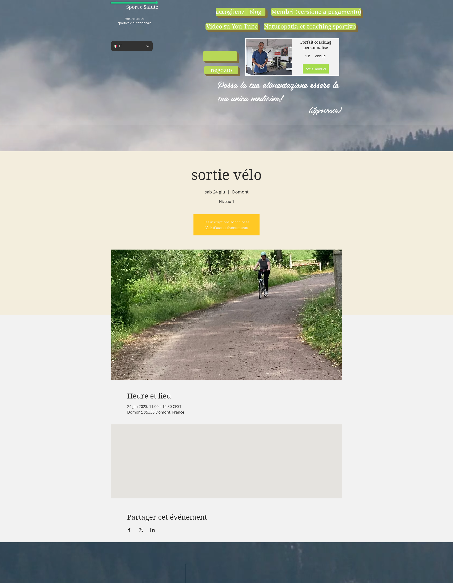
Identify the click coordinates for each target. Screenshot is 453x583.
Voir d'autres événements (227, 227)
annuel (320, 55)
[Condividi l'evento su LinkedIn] (152, 530)
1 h (307, 55)
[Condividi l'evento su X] (141, 530)
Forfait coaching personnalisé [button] (315, 45)
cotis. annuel (316, 68)
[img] (268, 57)
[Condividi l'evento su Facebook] (129, 530)
